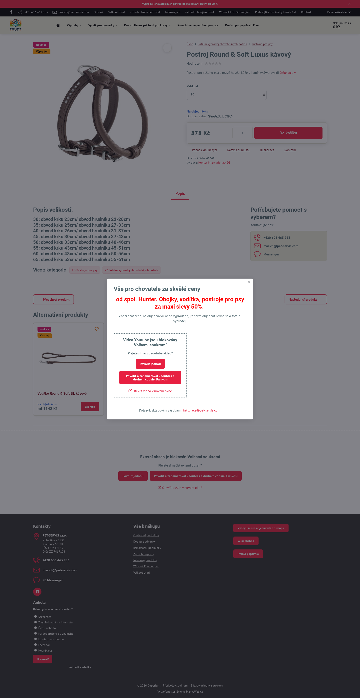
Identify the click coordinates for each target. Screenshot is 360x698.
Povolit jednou (150, 364)
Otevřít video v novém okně (152, 391)
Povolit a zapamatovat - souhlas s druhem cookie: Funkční (150, 377)
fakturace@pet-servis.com (201, 410)
